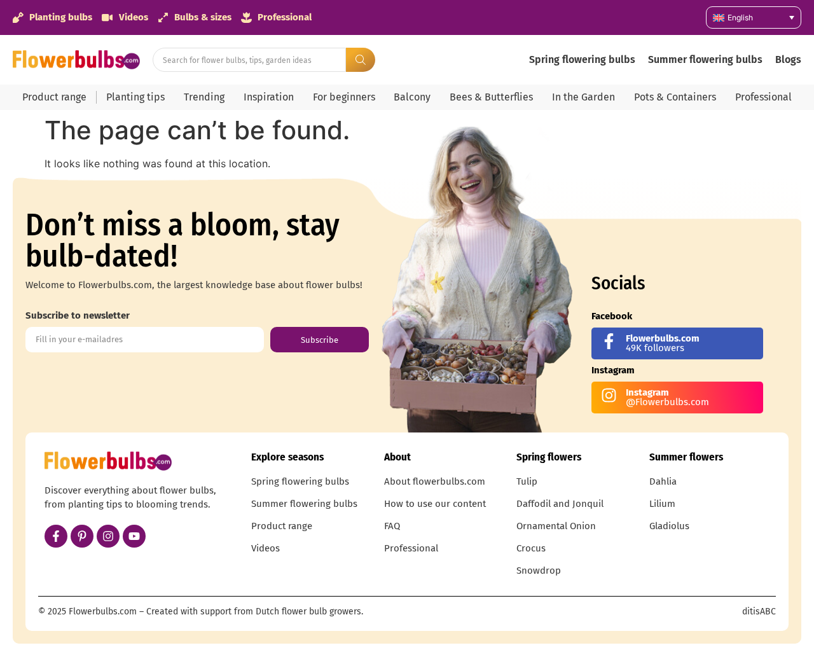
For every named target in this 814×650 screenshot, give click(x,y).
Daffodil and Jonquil (560, 503)
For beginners (344, 97)
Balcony (412, 97)
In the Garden (583, 97)
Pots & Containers (675, 97)
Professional (763, 97)
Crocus (531, 548)
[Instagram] (108, 536)
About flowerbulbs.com (434, 481)
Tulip (526, 481)
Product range (54, 97)
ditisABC (759, 611)
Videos (265, 548)
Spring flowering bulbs (582, 59)
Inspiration (269, 97)
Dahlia (663, 481)
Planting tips (135, 97)
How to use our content (435, 503)
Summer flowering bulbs (705, 59)
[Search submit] (360, 60)
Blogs (788, 59)
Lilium (662, 503)
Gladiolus (669, 526)
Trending (204, 97)
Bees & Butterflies (491, 97)
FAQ (392, 526)
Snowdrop (538, 570)
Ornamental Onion (556, 526)
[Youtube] (134, 536)
